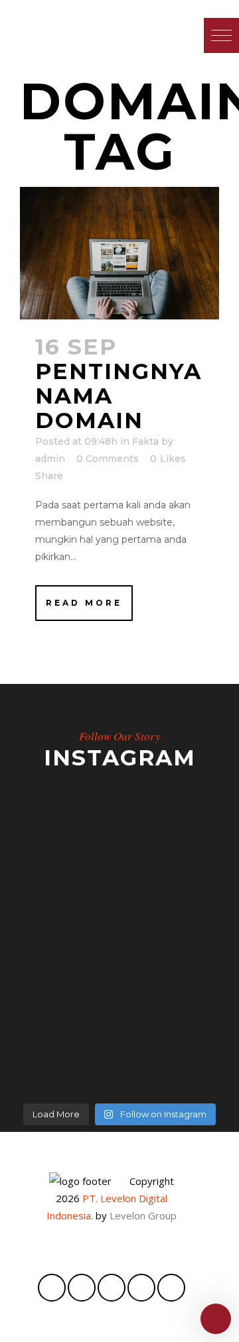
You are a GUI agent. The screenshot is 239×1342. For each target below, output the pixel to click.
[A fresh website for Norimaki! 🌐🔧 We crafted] (119, 956)
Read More (84, 603)
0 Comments (107, 459)
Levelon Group (143, 1215)
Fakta (145, 441)
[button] (221, 35)
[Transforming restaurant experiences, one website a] (119, 1049)
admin (50, 459)
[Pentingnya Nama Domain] (119, 253)
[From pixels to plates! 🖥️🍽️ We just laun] (119, 863)
